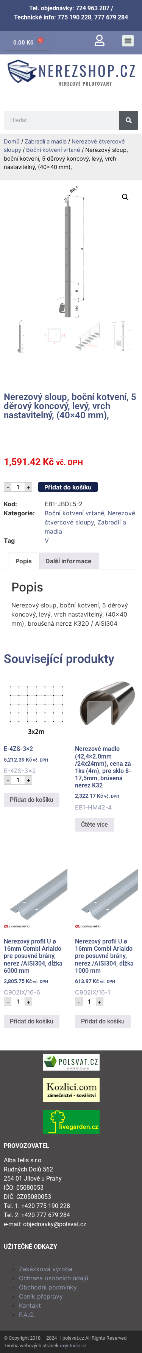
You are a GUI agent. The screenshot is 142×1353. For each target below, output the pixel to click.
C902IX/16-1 (104, 967)
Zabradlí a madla (46, 141)
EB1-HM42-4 (103, 778)
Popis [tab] (24, 561)
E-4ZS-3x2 (26, 760)
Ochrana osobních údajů (53, 1278)
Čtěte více (94, 824)
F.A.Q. (27, 1314)
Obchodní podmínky (48, 1287)
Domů (12, 141)
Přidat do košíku (68, 487)
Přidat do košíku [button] (31, 799)
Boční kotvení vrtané (53, 150)
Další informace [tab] (68, 561)
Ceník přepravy (41, 1296)
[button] (128, 40)
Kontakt (30, 1305)
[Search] (128, 120)
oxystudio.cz (73, 1345)
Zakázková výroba (45, 1269)
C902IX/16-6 (33, 967)
